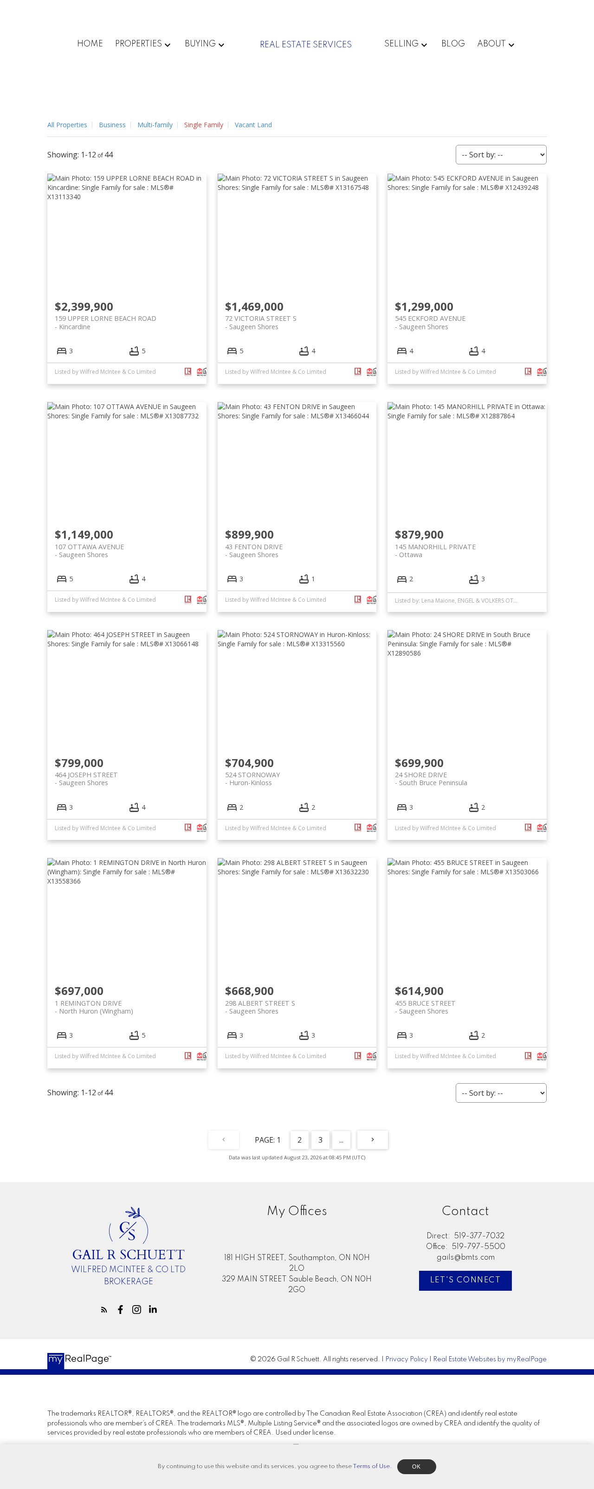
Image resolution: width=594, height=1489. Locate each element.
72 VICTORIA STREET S (261, 322)
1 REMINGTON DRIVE (94, 1007)
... (341, 1140)
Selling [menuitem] (401, 44)
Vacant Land (253, 124)
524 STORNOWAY (252, 778)
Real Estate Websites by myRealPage (490, 1359)
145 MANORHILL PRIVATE (435, 550)
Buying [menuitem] (200, 44)
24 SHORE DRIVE (431, 778)
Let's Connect (465, 1280)
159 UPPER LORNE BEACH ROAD (105, 322)
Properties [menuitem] (138, 44)
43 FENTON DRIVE (254, 550)
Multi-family (155, 124)
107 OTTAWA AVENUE (89, 550)
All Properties (67, 124)
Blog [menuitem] (453, 44)
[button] (104, 1309)
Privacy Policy (406, 1359)
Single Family (203, 124)
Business (112, 124)
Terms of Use (371, 1466)
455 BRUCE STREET (425, 1007)
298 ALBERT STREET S (260, 1007)
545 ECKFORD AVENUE (430, 322)
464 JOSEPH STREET (86, 778)
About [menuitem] (491, 44)
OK (416, 1466)
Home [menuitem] (90, 44)
